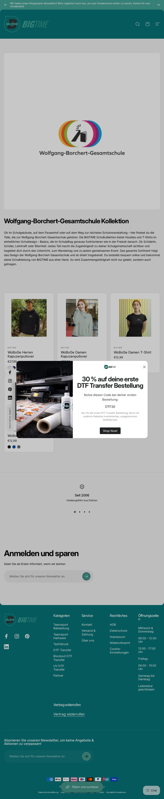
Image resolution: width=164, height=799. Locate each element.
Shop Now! (110, 430)
